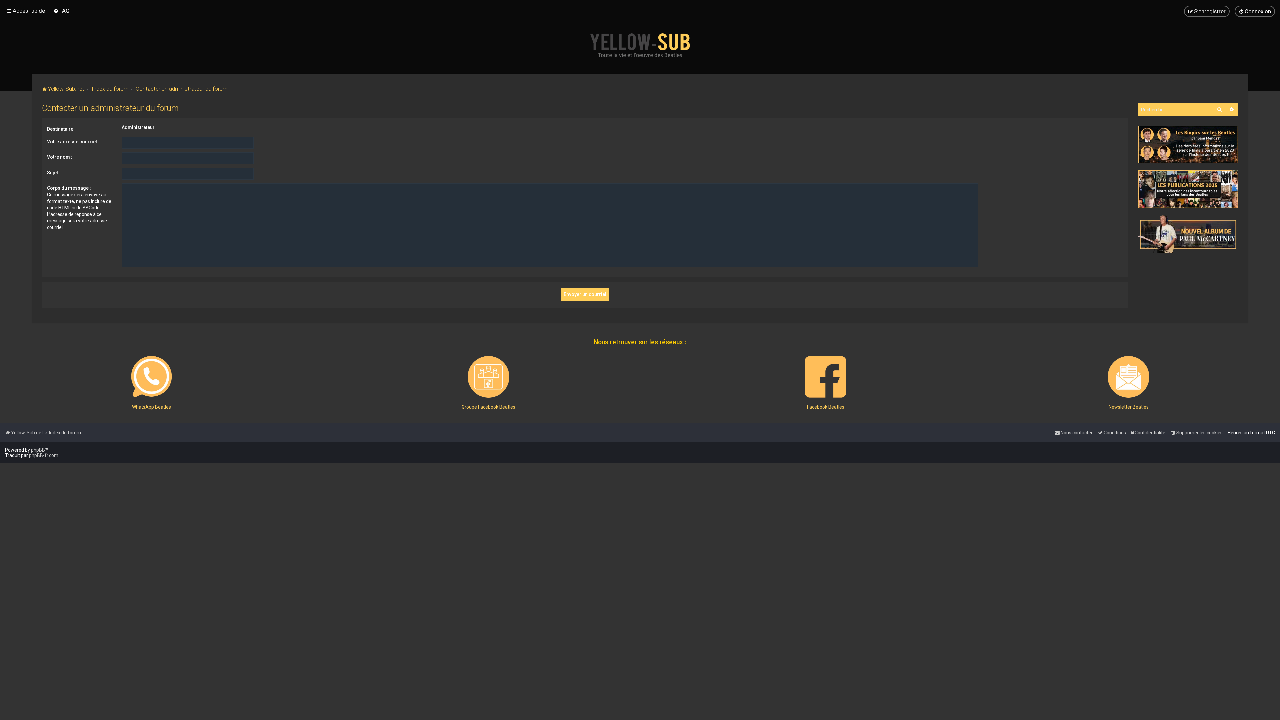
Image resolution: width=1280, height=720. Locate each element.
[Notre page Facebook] (825, 377)
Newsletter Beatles (1129, 407)
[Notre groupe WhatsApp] (151, 377)
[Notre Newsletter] (1128, 377)
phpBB (38, 450)
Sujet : (53, 172)
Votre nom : (59, 157)
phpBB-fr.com (43, 455)
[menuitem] (61, 11)
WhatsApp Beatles (151, 407)
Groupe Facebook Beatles (488, 407)
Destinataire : (61, 129)
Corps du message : (69, 188)
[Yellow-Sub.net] (640, 45)
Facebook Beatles (825, 407)
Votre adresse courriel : (73, 141)
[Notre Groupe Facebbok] (488, 377)
